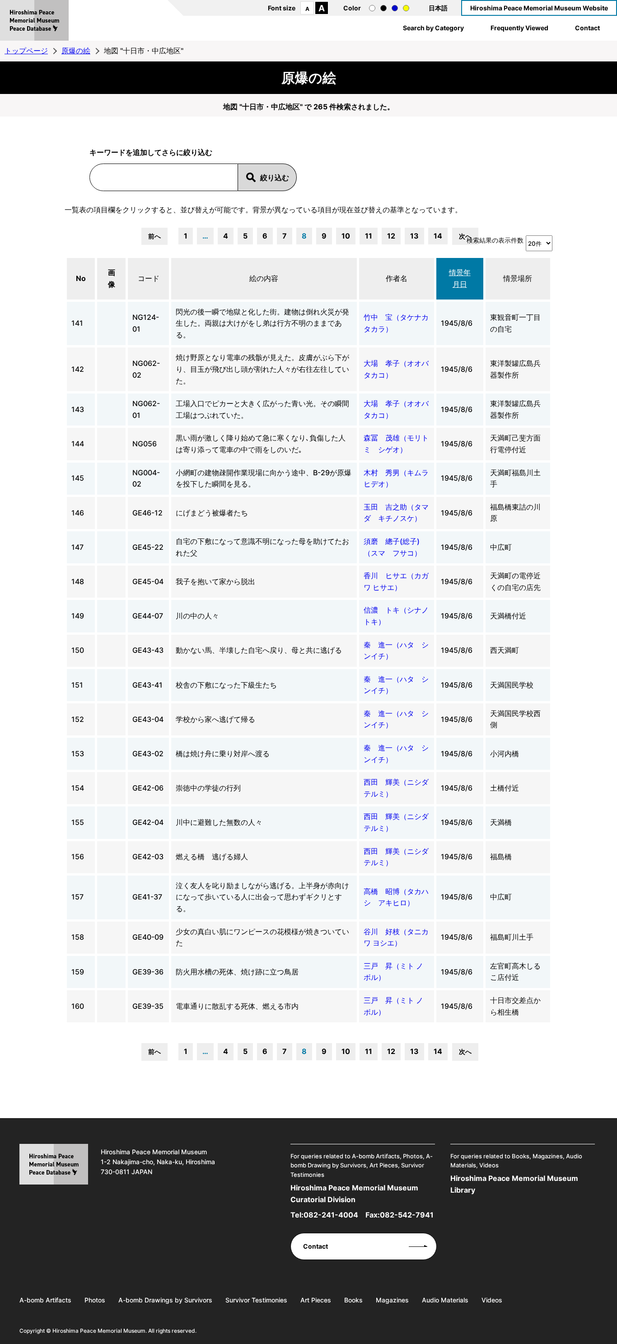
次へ (465, 236)
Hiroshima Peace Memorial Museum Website (539, 8)
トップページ (26, 50)
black (383, 8)
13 (414, 235)
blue (395, 8)
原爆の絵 (75, 50)
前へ (154, 236)
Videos (491, 1300)
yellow (406, 8)
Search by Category (433, 28)
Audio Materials (445, 1300)
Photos (94, 1300)
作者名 (396, 278)
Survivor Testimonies (256, 1300)
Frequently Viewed (519, 28)
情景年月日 (460, 278)
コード (148, 278)
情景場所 (517, 278)
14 (438, 235)
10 (345, 235)
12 (391, 235)
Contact (587, 28)
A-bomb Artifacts (45, 1300)
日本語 (438, 8)
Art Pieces (315, 1300)
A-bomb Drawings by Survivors (165, 1300)
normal (372, 8)
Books (353, 1300)
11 (368, 235)
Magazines (392, 1300)
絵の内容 (263, 278)
